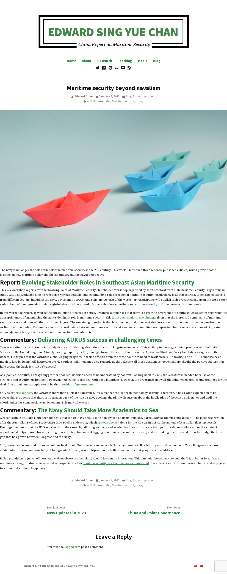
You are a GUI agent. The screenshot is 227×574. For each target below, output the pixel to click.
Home (71, 60)
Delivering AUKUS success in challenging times (100, 339)
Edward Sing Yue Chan (39, 566)
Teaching (125, 60)
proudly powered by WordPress (75, 566)
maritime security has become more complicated (116, 463)
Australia (104, 101)
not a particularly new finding (135, 318)
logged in (70, 547)
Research (104, 60)
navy (140, 101)
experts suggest (21, 393)
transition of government (76, 385)
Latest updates (143, 96)
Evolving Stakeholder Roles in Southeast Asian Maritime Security (108, 282)
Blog (156, 60)
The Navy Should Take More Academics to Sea (98, 410)
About (87, 60)
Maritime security (124, 101)
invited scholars (108, 423)
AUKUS (91, 101)
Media (142, 60)
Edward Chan (83, 96)
